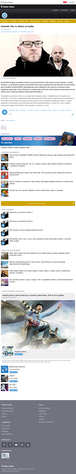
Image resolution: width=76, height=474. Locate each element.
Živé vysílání (49, 138)
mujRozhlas (5, 134)
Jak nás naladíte (44, 408)
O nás (60, 21)
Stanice (4, 414)
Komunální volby (7, 411)
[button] (72, 114)
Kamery (72, 10)
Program (55, 10)
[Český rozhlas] (7, 2)
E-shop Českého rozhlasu (13, 291)
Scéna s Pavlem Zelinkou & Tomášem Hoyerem (17, 32)
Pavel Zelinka (10, 120)
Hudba (45, 21)
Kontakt (41, 419)
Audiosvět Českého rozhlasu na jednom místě (15, 147)
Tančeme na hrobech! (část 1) (21, 212)
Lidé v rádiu (43, 414)
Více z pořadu (8, 210)
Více (67, 21)
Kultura (53, 21)
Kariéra (41, 416)
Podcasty (5, 431)
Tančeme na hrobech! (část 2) (21, 221)
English (31, 469)
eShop (4, 416)
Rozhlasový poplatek (46, 422)
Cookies (4, 469)
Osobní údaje (12, 469)
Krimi (17, 138)
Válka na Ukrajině (7, 408)
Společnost (35, 21)
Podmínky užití (23, 469)
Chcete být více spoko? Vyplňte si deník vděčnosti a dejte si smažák (36, 190)
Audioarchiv (64, 10)
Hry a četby (6, 138)
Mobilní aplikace (7, 434)
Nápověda (42, 411)
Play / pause (4, 112)
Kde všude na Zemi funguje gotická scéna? (26, 230)
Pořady (13, 21)
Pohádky (27, 138)
